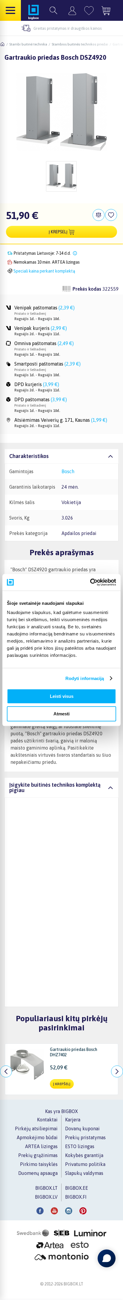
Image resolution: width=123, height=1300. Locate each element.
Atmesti (61, 713)
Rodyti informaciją (84, 678)
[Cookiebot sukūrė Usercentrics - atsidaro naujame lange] (90, 582)
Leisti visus (61, 696)
